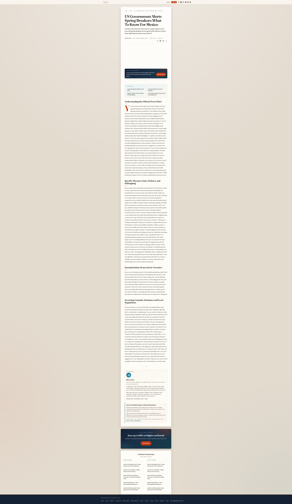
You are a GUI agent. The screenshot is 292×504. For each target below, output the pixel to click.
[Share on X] (157, 41)
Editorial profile (129, 398)
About (127, 420)
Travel (130, 10)
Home (126, 10)
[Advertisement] (146, 56)
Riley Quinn (129, 38)
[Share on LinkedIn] (163, 41)
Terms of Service (135, 501)
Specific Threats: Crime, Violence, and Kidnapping (135, 94)
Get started (146, 443)
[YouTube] (185, 2)
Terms (156, 501)
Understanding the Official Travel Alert (135, 89)
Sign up (174, 2)
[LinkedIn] (188, 2)
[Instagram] (183, 2)
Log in (168, 2)
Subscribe (162, 501)
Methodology (137, 420)
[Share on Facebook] (160, 41)
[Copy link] (166, 41)
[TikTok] (190, 2)
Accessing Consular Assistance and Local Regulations (156, 94)
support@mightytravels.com (177, 501)
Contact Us (118, 501)
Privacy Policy (126, 501)
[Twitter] (178, 2)
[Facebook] (181, 2)
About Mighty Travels (139, 398)
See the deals (161, 74)
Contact (146, 398)
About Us (112, 501)
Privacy (152, 501)
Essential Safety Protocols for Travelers (155, 89)
